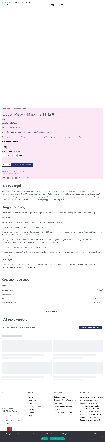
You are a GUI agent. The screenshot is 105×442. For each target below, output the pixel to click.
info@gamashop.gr (8, 416)
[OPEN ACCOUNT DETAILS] (59, 5)
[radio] (4, 147)
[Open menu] (62, 5)
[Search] (45, 5)
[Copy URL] (28, 178)
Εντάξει (44, 439)
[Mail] (24, 178)
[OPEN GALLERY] (52, 52)
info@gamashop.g (29, 267)
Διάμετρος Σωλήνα (10, 142)
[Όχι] (102, 436)
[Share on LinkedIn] (16, 178)
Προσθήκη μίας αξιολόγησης (90, 327)
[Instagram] (9, 429)
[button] (7, 168)
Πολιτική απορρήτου (57, 439)
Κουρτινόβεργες (20, 109)
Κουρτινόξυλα (6, 109)
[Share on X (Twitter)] (8, 178)
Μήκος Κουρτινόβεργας (12, 152)
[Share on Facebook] (12, 178)
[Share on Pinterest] (20, 178)
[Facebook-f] (4, 429)
